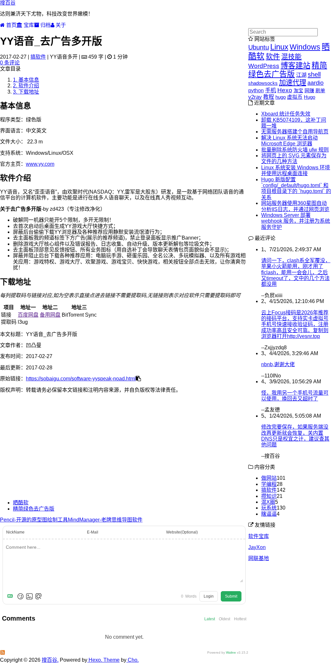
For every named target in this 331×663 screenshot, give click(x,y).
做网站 (269, 478)
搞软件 (38, 57)
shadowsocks (263, 83)
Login (209, 596)
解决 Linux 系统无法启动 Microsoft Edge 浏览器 (289, 140)
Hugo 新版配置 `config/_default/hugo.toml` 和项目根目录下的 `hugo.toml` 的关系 (296, 188)
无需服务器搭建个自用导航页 (294, 131)
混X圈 (268, 502)
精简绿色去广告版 (33, 508)
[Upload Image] (29, 596)
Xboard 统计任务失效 (285, 114)
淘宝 (298, 90)
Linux (279, 46)
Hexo (284, 90)
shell (314, 74)
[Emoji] (20, 596)
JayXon (257, 547)
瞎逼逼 (269, 514)
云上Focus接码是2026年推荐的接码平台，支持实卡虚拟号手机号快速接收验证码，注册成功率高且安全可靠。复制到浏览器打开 (294, 324)
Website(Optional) (182, 532)
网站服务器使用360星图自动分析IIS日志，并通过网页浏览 (295, 206)
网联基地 (258, 558)
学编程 (269, 484)
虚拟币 (295, 97)
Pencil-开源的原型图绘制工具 (34, 520)
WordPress (263, 65)
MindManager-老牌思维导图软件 (105, 520)
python (256, 90)
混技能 (291, 56)
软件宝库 (258, 536)
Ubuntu (258, 47)
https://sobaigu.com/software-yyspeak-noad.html (81, 378)
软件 (273, 56)
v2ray (255, 97)
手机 (270, 90)
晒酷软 (20, 502)
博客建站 (295, 65)
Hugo (309, 97)
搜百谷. (50, 660)
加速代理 (292, 82)
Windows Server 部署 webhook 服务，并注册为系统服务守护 (295, 221)
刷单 (320, 90)
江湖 (301, 75)
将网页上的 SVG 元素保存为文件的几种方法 (293, 158)
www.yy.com (40, 164)
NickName (15, 532)
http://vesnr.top (303, 336)
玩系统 (269, 508)
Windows (305, 47)
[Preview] (38, 596)
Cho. (132, 660)
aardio (315, 83)
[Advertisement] (124, 449)
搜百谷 (8, 3)
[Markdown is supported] (11, 596)
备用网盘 (50, 315)
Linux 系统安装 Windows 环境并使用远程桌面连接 (295, 170)
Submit (231, 596)
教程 (268, 97)
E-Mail (92, 532)
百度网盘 (28, 315)
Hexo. (94, 660)
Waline (231, 652)
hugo (280, 97)
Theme (111, 660)
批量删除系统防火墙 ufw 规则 (295, 149)
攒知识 (269, 496)
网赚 (309, 90)
